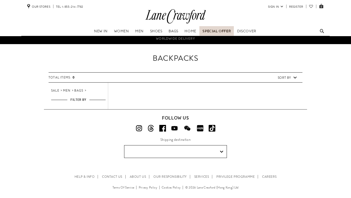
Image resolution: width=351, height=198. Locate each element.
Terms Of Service (123, 187)
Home (190, 31)
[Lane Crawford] (175, 24)
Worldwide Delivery (175, 38)
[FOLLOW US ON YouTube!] (174, 128)
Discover (246, 31)
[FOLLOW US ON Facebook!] (163, 128)
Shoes (156, 31)
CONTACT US (112, 176)
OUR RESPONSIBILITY (170, 176)
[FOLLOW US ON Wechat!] (187, 128)
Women (121, 31)
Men (139, 31)
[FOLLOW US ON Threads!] (151, 128)
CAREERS (269, 176)
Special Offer (216, 31)
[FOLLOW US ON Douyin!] (212, 128)
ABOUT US (138, 176)
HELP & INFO (85, 176)
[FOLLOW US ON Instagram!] (139, 128)
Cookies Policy (171, 187)
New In (101, 31)
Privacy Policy (148, 187)
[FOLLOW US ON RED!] (200, 128)
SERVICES (201, 176)
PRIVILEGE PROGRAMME (235, 176)
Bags (173, 31)
